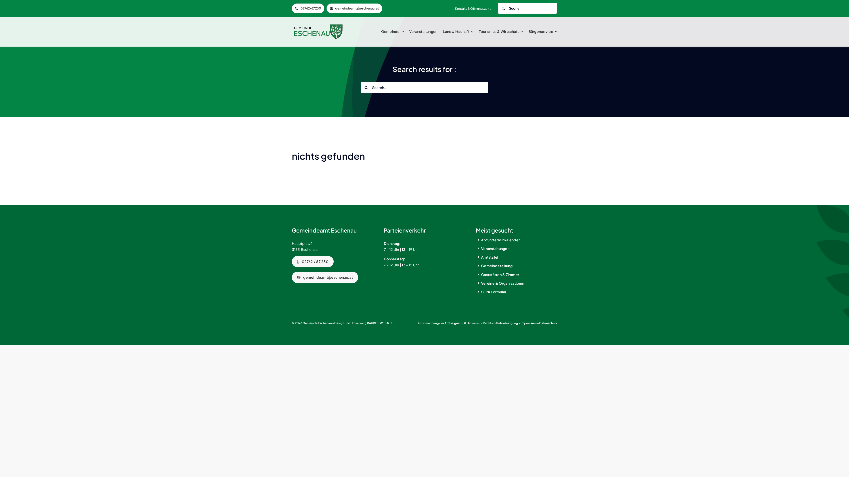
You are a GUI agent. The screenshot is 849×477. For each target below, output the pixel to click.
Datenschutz (548, 323)
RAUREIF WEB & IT (379, 323)
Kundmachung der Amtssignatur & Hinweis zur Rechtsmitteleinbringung (468, 323)
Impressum (529, 323)
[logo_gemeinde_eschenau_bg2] (318, 26)
